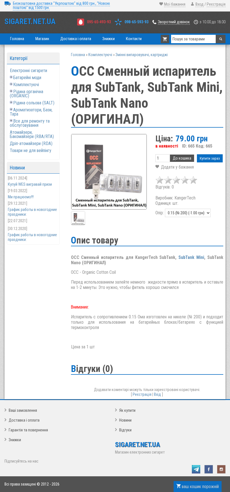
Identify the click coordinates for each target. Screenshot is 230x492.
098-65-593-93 (136, 22)
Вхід (157, 394)
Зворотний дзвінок (174, 22)
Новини (125, 420)
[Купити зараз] (210, 158)
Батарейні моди (27, 77)
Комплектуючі (26, 84)
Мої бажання (174, 4)
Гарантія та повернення (28, 430)
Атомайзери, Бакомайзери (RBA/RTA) (32, 134)
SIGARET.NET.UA (30, 21)
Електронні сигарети (28, 70)
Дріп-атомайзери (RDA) (31, 143)
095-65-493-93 (99, 22)
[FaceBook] (208, 469)
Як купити (127, 410)
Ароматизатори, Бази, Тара (31, 112)
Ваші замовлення (23, 410)
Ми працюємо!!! (21, 197)
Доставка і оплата (24, 420)
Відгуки (125, 430)
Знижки (15, 440)
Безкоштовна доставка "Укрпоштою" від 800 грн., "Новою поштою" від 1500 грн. (61, 5)
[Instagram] (221, 469)
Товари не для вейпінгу (30, 150)
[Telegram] (196, 469)
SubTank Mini (191, 257)
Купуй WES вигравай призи (30, 184)
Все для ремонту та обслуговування (30, 123)
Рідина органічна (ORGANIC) (26, 93)
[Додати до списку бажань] (174, 167)
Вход (200, 4)
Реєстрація (216, 4)
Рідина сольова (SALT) (33, 102)
